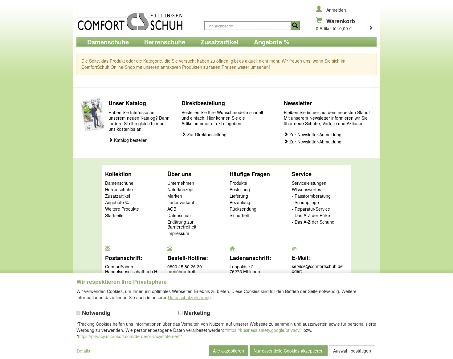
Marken (174, 196)
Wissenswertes (306, 189)
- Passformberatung (311, 196)
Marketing (196, 313)
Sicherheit (239, 215)
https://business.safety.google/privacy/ (264, 330)
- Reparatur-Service (311, 209)
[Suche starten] (295, 26)
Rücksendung (243, 209)
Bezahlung (240, 202)
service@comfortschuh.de (317, 266)
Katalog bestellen (130, 140)
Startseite (114, 215)
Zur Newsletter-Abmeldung (314, 142)
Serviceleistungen (309, 183)
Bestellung (240, 189)
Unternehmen (180, 183)
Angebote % (117, 202)
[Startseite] (137, 18)
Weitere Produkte (122, 209)
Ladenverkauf (180, 202)
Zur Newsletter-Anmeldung (314, 135)
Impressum (178, 233)
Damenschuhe (119, 183)
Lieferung (239, 196)
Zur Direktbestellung (206, 135)
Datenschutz (179, 215)
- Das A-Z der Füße (311, 215)
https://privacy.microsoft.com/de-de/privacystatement (129, 336)
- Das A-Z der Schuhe (313, 222)
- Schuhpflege (305, 202)
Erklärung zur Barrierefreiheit (181, 224)
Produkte (238, 183)
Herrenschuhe (119, 189)
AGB (171, 209)
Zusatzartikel (117, 196)
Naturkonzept (180, 189)
